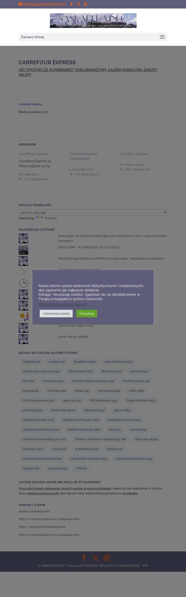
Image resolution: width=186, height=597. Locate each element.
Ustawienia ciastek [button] (56, 313)
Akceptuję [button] (86, 313)
